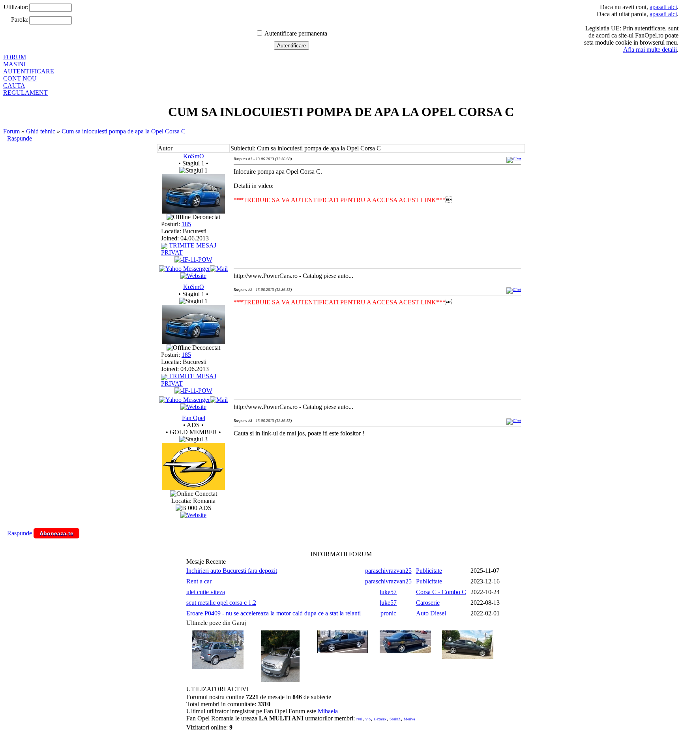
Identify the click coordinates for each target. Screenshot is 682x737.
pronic (388, 613)
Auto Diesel (431, 613)
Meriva (409, 719)
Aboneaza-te (56, 533)
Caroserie (428, 602)
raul (359, 719)
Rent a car (199, 581)
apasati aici (663, 7)
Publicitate (429, 570)
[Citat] (513, 159)
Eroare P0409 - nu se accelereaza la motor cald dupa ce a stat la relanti (273, 613)
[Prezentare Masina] (193, 259)
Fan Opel (193, 417)
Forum (11, 131)
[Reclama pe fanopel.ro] (193, 488)
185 (186, 224)
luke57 (388, 592)
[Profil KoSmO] (193, 211)
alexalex (380, 719)
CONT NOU (20, 78)
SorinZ (395, 719)
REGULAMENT (25, 92)
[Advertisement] (377, 469)
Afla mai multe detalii (650, 49)
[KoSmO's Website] (193, 275)
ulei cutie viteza (205, 592)
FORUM (14, 57)
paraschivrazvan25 (388, 570)
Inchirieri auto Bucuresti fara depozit (231, 570)
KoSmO (193, 156)
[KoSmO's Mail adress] (219, 268)
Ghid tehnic (40, 131)
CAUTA (14, 85)
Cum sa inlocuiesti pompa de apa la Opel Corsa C (123, 131)
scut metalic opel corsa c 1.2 (221, 602)
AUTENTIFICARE (28, 71)
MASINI (14, 64)
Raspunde (19, 138)
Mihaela (328, 711)
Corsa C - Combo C (441, 592)
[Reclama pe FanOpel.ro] (193, 515)
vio (368, 719)
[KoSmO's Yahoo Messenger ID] (184, 268)
